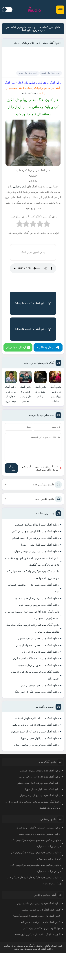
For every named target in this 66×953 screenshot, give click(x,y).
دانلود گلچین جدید (44, 499)
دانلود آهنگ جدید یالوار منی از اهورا (40, 544)
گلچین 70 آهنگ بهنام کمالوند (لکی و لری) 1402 (37, 934)
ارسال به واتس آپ (16, 347)
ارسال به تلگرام (45, 347)
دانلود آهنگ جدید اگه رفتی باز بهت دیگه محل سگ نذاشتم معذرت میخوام (32, 628)
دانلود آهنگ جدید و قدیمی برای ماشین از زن (38, 903)
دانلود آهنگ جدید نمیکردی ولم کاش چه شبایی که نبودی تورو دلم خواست (33, 574)
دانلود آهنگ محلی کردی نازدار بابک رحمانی (37, 42)
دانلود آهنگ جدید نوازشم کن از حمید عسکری (35, 538)
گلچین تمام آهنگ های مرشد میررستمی (41, 909)
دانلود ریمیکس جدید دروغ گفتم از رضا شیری (38, 827)
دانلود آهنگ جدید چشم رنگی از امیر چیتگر (36, 692)
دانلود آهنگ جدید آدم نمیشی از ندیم (40, 685)
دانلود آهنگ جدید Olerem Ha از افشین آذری (36, 658)
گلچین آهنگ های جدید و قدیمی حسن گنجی (39, 922)
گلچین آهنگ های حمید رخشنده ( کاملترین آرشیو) (36, 916)
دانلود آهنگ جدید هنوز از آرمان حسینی (38, 665)
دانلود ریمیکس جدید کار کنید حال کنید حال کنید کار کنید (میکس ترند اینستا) (34, 880)
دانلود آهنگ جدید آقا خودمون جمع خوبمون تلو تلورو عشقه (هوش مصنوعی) (32, 615)
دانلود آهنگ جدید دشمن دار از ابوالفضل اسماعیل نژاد (33, 588)
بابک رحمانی (19, 186)
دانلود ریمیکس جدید (43, 484)
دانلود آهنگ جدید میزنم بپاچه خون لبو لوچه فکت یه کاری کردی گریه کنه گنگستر (32, 561)
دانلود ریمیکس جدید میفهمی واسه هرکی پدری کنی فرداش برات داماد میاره (35, 843)
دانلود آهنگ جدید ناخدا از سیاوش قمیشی (37, 524)
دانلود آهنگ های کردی (50, 73)
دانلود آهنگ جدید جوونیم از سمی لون (39, 605)
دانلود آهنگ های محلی (27, 73)
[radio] (46, 224)
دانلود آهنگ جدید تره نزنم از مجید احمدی (37, 598)
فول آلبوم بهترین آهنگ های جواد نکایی (41, 928)
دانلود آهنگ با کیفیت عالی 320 (30, 303)
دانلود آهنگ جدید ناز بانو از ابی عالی (40, 651)
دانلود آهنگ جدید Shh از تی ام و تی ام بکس (35, 531)
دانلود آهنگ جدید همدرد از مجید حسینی (38, 638)
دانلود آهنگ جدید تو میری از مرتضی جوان (36, 551)
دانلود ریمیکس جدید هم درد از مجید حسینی (39, 834)
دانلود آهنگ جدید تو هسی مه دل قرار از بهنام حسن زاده (35, 675)
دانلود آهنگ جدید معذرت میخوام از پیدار (37, 645)
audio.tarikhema (29, 93)
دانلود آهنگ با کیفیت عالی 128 (30, 329)
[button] (60, 10)
